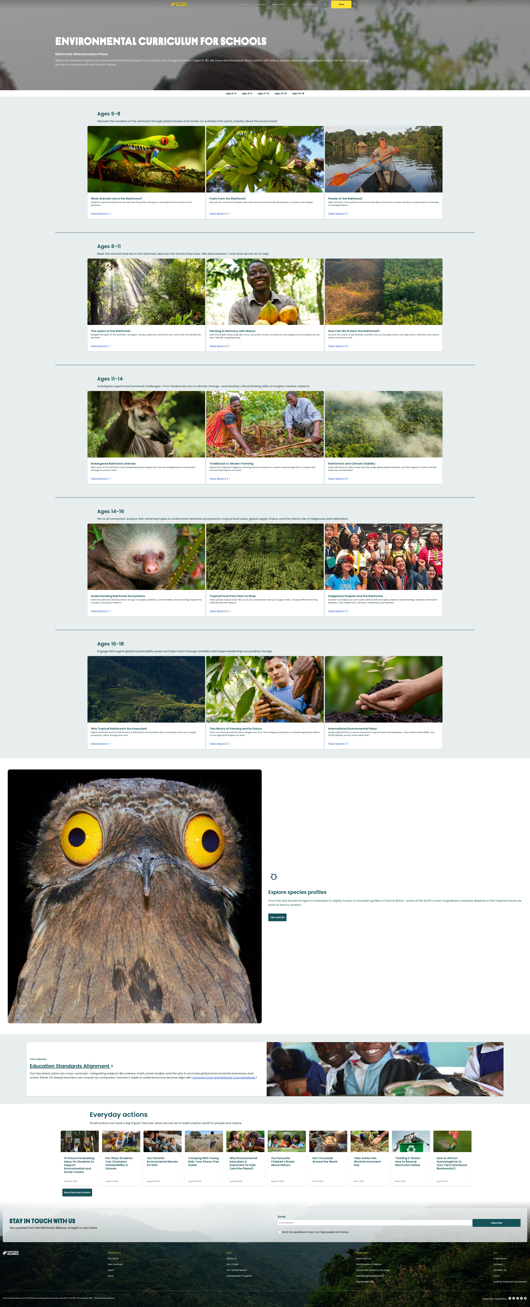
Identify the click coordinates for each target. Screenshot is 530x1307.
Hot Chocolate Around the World (324, 1160)
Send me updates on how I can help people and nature (315, 1232)
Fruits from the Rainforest (228, 198)
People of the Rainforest (345, 198)
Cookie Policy (500, 1298)
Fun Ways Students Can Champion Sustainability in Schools (119, 1163)
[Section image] (146, 191)
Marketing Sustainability (370, 1275)
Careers (498, 1264)
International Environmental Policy (352, 729)
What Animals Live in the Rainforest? (116, 198)
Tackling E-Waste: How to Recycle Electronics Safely (408, 1161)
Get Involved (278, 4)
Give (341, 4)
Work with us (363, 1258)
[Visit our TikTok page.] (521, 1298)
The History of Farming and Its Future (236, 729)
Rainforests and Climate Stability (351, 464)
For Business (309, 4)
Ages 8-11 (247, 93)
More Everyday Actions (77, 1192)
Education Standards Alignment (70, 1066)
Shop (110, 1275)
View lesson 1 (100, 214)
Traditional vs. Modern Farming (231, 464)
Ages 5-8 (231, 93)
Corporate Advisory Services (372, 1270)
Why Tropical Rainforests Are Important (119, 729)
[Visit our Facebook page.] (509, 1298)
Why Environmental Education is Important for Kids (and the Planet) (243, 1163)
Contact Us (500, 1270)
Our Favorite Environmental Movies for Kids (162, 1161)
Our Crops (232, 1264)
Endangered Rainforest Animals (113, 464)
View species (277, 917)
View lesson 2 (219, 214)
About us (231, 1258)
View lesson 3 (337, 214)
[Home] (179, 4)
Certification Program (369, 1264)
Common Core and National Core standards (223, 1077)
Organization (114, 1253)
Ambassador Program (239, 1275)
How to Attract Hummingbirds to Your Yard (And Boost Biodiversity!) (452, 1163)
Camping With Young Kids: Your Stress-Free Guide (203, 1161)
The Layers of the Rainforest (110, 331)
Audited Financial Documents (510, 1281)
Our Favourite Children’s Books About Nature (283, 1161)
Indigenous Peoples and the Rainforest (355, 596)
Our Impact (260, 4)
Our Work (244, 4)
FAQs (496, 1275)
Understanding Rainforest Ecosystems (118, 596)
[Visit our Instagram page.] (513, 1298)
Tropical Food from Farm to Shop (233, 596)
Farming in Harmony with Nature (232, 331)
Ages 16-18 (298, 93)
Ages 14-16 (281, 93)
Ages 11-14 (263, 93)
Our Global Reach (236, 1270)
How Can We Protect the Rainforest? (354, 331)
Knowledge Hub (365, 1281)
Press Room (500, 1258)
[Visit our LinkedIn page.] (517, 1298)
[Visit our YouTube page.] (525, 1298)
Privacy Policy (488, 1298)
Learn (294, 4)
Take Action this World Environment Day (367, 1161)
